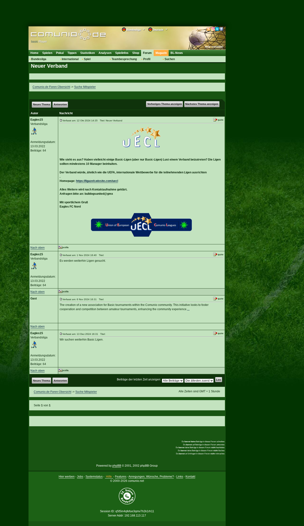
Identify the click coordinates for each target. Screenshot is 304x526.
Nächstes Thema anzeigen (201, 104)
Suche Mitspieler (85, 87)
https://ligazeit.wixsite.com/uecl (97, 181)
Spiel (87, 59)
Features (120, 476)
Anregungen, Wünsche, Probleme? (151, 476)
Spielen (47, 53)
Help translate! (214, 46)
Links (179, 476)
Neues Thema (41, 104)
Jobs (80, 476)
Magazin (161, 53)
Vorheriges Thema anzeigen (164, 104)
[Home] (61, 35)
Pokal (60, 53)
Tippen (71, 53)
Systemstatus (94, 476)
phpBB (116, 465)
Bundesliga (38, 59)
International (70, 59)
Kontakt (190, 476)
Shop (135, 53)
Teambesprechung (124, 59)
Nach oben (37, 247)
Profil (146, 59)
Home (34, 53)
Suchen (170, 59)
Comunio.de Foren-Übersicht (51, 87)
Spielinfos (121, 53)
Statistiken (87, 53)
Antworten (60, 104)
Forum (147, 53)
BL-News (177, 53)
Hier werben (67, 476)
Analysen (105, 53)
